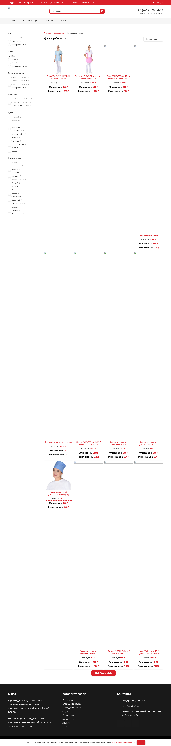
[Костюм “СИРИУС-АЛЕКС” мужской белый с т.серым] (148, 463)
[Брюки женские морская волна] (58, 254)
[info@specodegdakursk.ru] (119, 701)
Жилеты (66, 723)
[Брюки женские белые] (148, 47)
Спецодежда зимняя (72, 704)
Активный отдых (70, 719)
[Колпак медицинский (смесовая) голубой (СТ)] (58, 463)
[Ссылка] (14, 11)
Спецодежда (58, 33)
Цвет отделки (15, 158)
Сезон (11, 52)
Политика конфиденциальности (123, 742)
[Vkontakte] (120, 723)
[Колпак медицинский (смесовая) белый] (118, 254)
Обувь (65, 711)
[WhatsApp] (127, 723)
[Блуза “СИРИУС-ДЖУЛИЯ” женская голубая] (58, 47)
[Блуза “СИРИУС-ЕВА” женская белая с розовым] (88, 47)
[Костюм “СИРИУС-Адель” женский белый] (118, 463)
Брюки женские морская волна (58, 442)
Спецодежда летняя (71, 708)
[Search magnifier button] (102, 11)
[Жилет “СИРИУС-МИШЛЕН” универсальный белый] (88, 254)
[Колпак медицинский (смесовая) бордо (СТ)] (148, 254)
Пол (10, 34)
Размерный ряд (16, 73)
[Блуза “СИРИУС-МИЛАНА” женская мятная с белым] (118, 47)
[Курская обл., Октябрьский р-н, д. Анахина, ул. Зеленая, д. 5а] (119, 713)
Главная (47, 33)
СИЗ (64, 727)
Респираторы (68, 700)
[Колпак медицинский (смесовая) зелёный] (88, 463)
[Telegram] (135, 723)
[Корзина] (159, 21)
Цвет (10, 113)
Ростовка (12, 95)
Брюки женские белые (148, 235)
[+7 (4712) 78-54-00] (119, 706)
